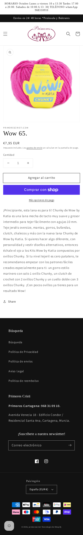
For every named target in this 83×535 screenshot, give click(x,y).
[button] (5, 34)
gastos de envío (34, 147)
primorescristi (35, 527)
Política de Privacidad (23, 352)
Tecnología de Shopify (52, 527)
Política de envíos (21, 361)
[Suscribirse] (69, 445)
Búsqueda (15, 342)
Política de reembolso (24, 381)
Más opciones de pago (41, 200)
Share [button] (12, 301)
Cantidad (8, 155)
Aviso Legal (16, 371)
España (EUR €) (39, 489)
